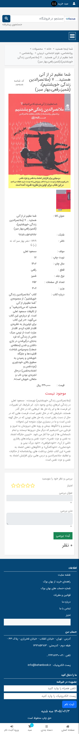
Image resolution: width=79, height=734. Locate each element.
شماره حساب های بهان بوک (56, 588)
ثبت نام (69, 704)
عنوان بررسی (65, 493)
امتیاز (69, 485)
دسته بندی (47, 730)
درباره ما (66, 602)
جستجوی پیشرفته (12, 24)
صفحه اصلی (68, 730)
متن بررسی (66, 511)
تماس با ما (65, 608)
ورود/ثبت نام (11, 730)
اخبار (68, 615)
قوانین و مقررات (62, 595)
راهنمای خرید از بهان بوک (57, 581)
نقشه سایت (64, 575)
